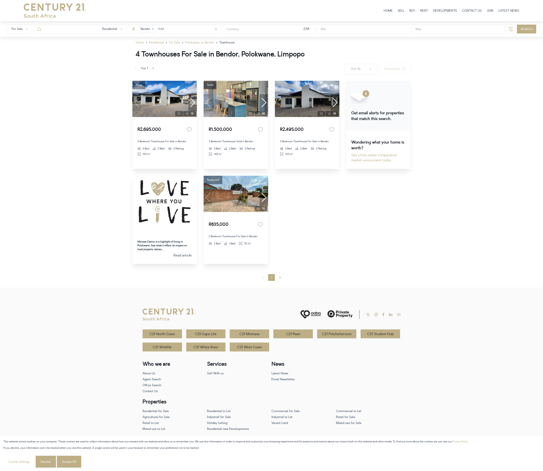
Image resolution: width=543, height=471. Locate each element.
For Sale (174, 42)
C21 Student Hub (380, 334)
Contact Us (150, 391)
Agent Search (152, 379)
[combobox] (176, 29)
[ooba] (310, 314)
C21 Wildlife (162, 347)
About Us (149, 373)
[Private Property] (340, 314)
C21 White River (205, 347)
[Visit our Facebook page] (383, 314)
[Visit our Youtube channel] (398, 314)
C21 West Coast (249, 347)
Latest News (280, 373)
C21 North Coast (162, 334)
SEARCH (527, 29)
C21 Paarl (293, 334)
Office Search (152, 385)
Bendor (209, 42)
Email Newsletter (283, 379)
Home (140, 42)
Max (418, 29)
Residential (156, 42)
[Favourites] (189, 129)
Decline (46, 462)
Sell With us (215, 373)
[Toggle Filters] (510, 29)
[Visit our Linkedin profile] (390, 314)
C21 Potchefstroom (336, 334)
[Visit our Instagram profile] (376, 314)
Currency (233, 29)
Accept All (69, 462)
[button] (152, 29)
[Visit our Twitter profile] (368, 314)
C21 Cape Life (206, 334)
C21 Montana (249, 334)
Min (323, 29)
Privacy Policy (460, 441)
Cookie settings (19, 462)
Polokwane (192, 42)
